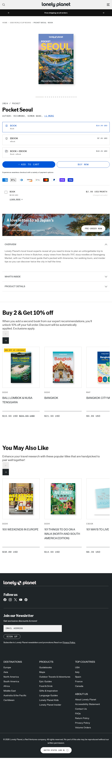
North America (11, 677)
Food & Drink (45, 686)
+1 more (49, 116)
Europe (7, 667)
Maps (42, 672)
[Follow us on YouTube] (20, 600)
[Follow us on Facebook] (5, 600)
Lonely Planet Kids (49, 700)
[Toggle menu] (108, 4)
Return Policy (82, 718)
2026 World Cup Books (20, 22)
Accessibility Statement (87, 704)
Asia (6, 672)
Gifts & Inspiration (48, 691)
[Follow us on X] (15, 600)
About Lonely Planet (85, 699)
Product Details (15, 286)
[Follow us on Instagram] (10, 600)
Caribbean (9, 700)
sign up (12, 636)
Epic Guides (45, 681)
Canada (79, 686)
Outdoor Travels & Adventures (54, 677)
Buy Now (83, 164)
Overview (10, 244)
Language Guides (48, 695)
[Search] (3, 4)
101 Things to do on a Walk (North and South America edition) (62, 534)
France (79, 681)
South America (11, 681)
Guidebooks (45, 667)
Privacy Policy (82, 723)
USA (77, 667)
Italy (77, 672)
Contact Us (81, 709)
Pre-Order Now (93, 229)
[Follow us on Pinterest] (25, 600)
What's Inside (13, 276)
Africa (7, 686)
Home (4, 22)
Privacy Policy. (69, 643)
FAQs (78, 713)
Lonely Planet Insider (50, 705)
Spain (78, 677)
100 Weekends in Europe (20, 529)
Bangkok (51, 398)
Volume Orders (83, 727)
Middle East (10, 691)
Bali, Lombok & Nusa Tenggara (17, 400)
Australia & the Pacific (15, 695)
